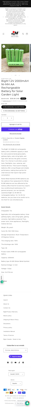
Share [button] (5, 281)
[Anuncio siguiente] (28, 17)
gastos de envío (7, 100)
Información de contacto (21, 403)
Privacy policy (7, 327)
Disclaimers (6, 323)
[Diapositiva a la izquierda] (12, 75)
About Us (6, 304)
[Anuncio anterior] (3, 17)
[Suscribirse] (25, 350)
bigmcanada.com (14, 395)
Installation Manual (9, 331)
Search (5, 300)
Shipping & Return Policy (11, 319)
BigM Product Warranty (10, 311)
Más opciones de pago (15, 133)
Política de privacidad (10, 400)
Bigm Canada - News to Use (12, 339)
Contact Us (6, 308)
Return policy (7, 315)
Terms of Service (8, 335)
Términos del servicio (22, 400)
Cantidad (3, 114)
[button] (3, 34)
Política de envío (9, 403)
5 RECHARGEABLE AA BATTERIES (13, 107)
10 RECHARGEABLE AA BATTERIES (14, 111)
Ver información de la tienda (11, 144)
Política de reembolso (18, 398)
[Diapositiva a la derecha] (19, 75)
